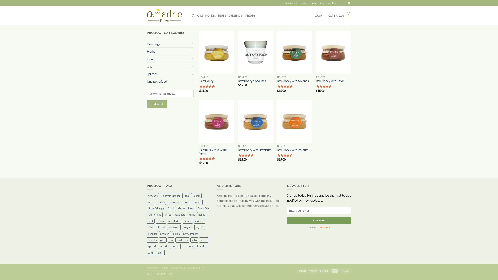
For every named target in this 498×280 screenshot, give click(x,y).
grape (187, 202)
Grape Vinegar (156, 208)
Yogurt (159, 252)
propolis (152, 240)
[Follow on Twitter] (349, 3)
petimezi (165, 233)
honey (201, 214)
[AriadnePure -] (166, 15)
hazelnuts (180, 214)
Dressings (235, 15)
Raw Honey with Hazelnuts (254, 149)
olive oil (161, 227)
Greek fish (203, 208)
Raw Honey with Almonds (293, 81)
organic (200, 227)
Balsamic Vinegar (170, 195)
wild (150, 252)
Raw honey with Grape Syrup (213, 151)
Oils (200, 15)
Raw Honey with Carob (330, 81)
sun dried (164, 246)
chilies (161, 202)
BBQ (186, 195)
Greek (171, 208)
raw (171, 240)
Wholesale (318, 2)
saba (194, 240)
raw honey (182, 240)
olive (150, 227)
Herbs (222, 15)
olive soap (173, 227)
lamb (150, 221)
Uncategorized (157, 81)
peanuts (152, 233)
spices (203, 240)
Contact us (333, 2)
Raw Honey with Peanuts (292, 149)
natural (188, 221)
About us (290, 2)
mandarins (174, 221)
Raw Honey (206, 81)
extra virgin (174, 202)
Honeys (210, 15)
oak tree (199, 221)
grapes (197, 202)
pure (162, 240)
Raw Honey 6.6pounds (252, 81)
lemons (161, 221)
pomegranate (190, 233)
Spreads (250, 15)
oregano (187, 227)
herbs (192, 214)
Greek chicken (186, 208)
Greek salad (154, 214)
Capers (196, 195)
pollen (176, 233)
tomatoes (188, 246)
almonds (153, 195)
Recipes (303, 2)
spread (152, 246)
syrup (176, 246)
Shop (165, 268)
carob (151, 202)
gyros (168, 214)
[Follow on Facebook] (345, 3)
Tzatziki (201, 246)
